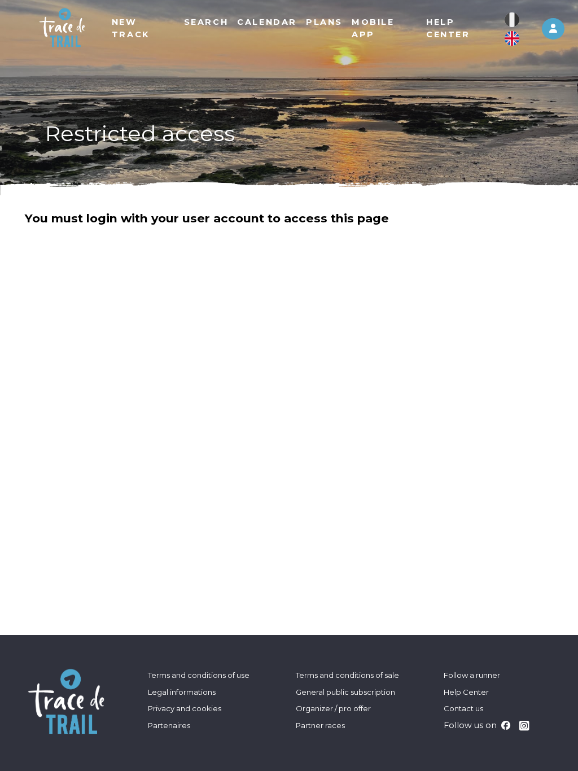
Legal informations (182, 691)
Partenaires (169, 725)
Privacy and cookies (184, 708)
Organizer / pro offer (333, 708)
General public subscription (345, 691)
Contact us (463, 708)
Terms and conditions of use (198, 675)
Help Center (466, 691)
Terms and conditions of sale (347, 675)
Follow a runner (472, 675)
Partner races (320, 725)
